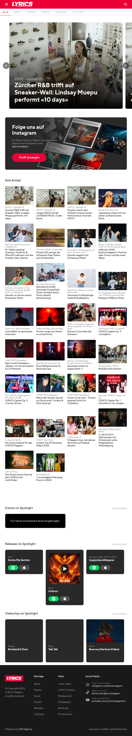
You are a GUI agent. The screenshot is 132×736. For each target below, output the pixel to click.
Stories (37, 690)
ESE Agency (25, 729)
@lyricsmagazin (20, 146)
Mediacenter (65, 696)
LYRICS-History (66, 690)
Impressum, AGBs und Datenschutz (108, 729)
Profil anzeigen (29, 157)
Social (37, 696)
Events (37, 702)
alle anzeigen (119, 508)
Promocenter (65, 714)
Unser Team (64, 684)
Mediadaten (64, 702)
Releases (38, 708)
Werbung (63, 708)
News (37, 684)
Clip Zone (39, 714)
